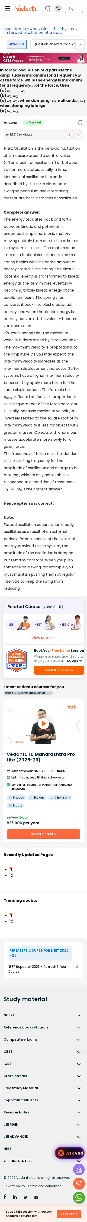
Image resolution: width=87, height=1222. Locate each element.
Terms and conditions (44, 1186)
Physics (66, 29)
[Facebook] (5, 1197)
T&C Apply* (73, 661)
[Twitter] (25, 1198)
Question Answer (20, 29)
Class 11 (48, 29)
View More (41, 638)
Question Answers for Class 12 (57, 44)
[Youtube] (36, 1198)
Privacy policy (14, 1186)
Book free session (59, 670)
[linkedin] (15, 1198)
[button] (17, 625)
